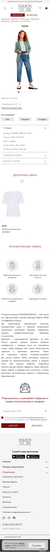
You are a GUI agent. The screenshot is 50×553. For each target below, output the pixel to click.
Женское (18, 15)
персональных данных (38, 420)
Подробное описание (12, 155)
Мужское (32, 15)
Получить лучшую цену (11, 108)
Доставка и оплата (11, 161)
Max (8, 119)
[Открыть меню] (5, 8)
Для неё (13, 425)
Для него (37, 425)
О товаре (7, 128)
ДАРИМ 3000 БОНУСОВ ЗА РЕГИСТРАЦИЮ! (25, 1)
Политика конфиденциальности (16, 512)
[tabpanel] (25, 58)
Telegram (25, 119)
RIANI (25, 26)
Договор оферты (10, 482)
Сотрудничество (10, 507)
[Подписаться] (45, 411)
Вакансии (7, 502)
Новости (6, 487)
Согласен (36, 545)
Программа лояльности (13, 477)
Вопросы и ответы (10, 492)
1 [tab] (25, 235)
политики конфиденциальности (32, 418)
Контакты (7, 497)
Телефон (42, 119)
